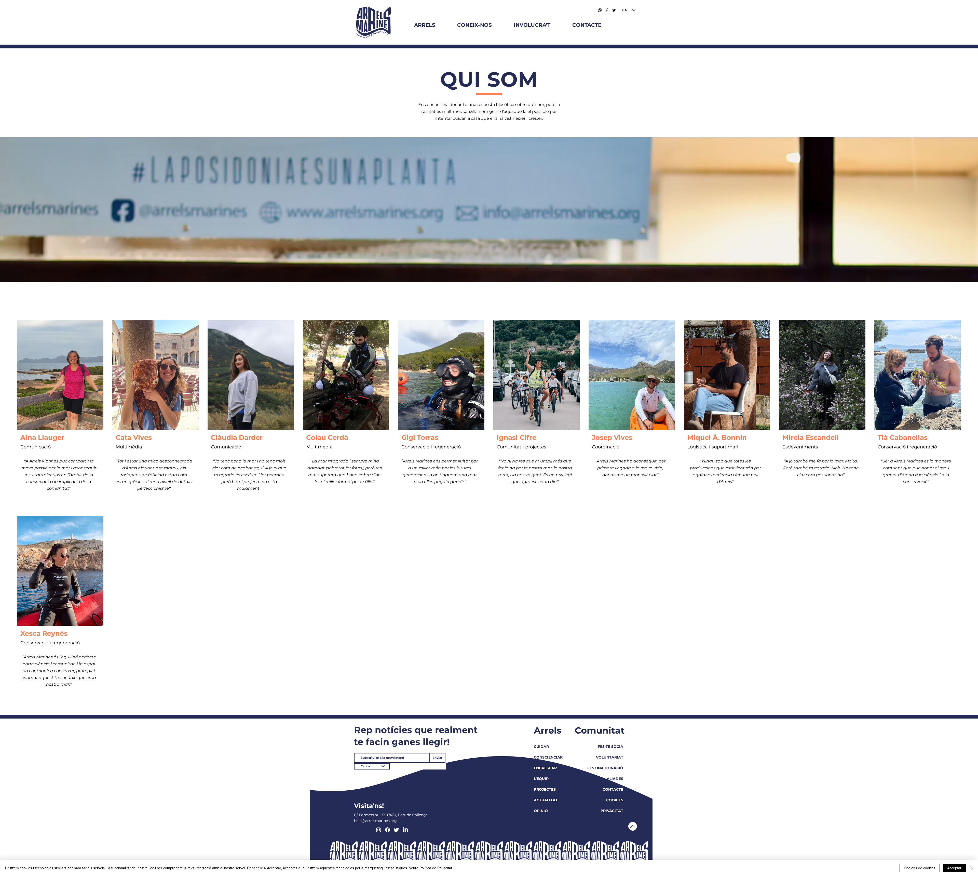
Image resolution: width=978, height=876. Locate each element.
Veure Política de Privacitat (430, 867)
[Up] (632, 826)
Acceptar (954, 867)
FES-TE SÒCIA (610, 746)
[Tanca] (972, 868)
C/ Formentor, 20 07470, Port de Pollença (390, 815)
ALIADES (615, 778)
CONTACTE (613, 789)
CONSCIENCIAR (548, 757)
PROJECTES (545, 789)
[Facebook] (607, 10)
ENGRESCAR (545, 768)
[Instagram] (599, 10)
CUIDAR (541, 746)
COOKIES (614, 800)
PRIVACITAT (612, 810)
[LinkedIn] (405, 830)
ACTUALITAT (546, 800)
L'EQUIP (541, 778)
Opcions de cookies (919, 867)
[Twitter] (614, 10)
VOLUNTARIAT (609, 757)
